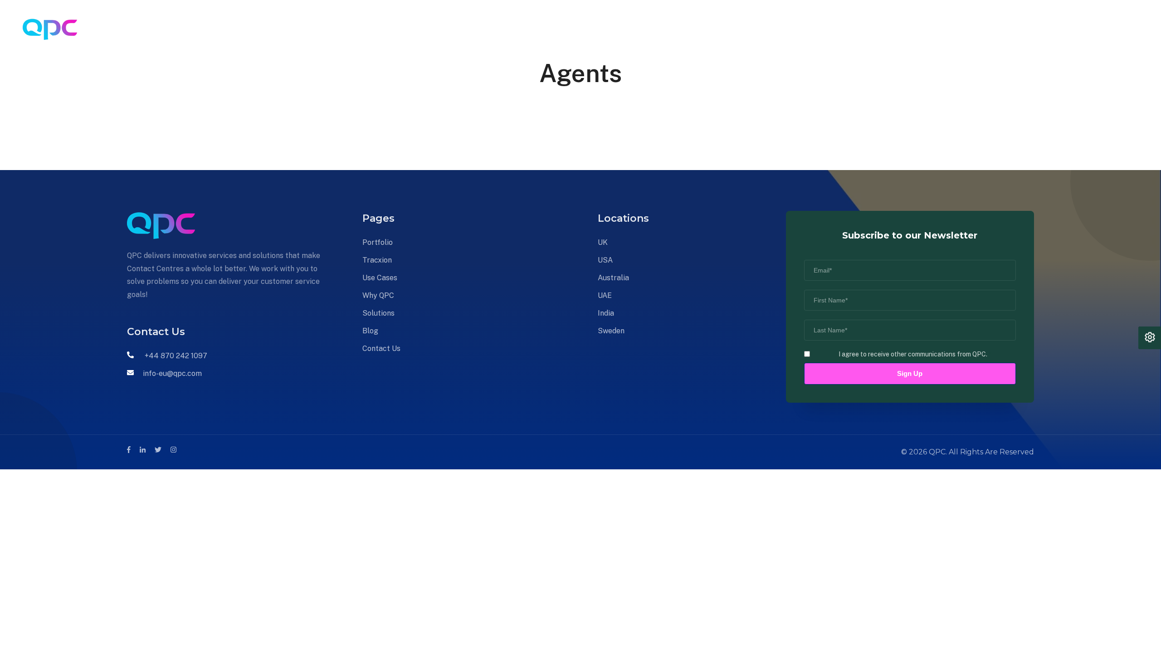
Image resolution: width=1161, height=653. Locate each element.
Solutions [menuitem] (423, 29)
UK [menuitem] (603, 242)
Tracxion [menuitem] (275, 29)
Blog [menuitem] (462, 29)
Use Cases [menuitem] (324, 29)
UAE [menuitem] (605, 295)
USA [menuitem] (605, 260)
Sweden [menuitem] (611, 330)
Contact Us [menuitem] (505, 29)
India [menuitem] (606, 313)
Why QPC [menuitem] (374, 29)
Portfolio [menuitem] (229, 29)
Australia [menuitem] (613, 277)
